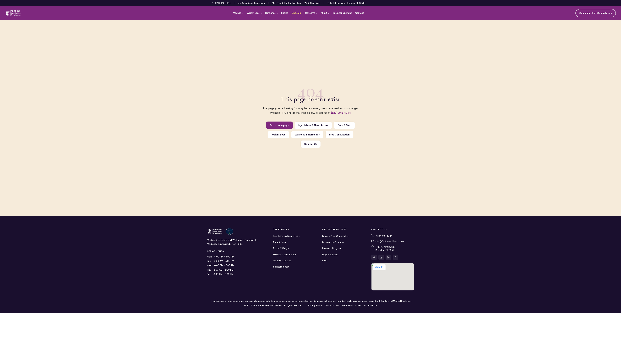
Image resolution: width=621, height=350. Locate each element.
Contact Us (310, 144)
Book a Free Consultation (335, 236)
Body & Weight (281, 248)
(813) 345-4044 (223, 3)
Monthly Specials (282, 260)
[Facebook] (374, 257)
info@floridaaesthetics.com (251, 3)
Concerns (310, 13)
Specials (296, 13)
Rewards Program (331, 248)
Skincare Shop (281, 266)
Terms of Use (332, 305)
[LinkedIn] (388, 257)
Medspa (237, 13)
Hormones (270, 13)
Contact (359, 13)
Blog (324, 260)
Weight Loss (253, 13)
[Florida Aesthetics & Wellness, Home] (13, 13)
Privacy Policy (315, 305)
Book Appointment (342, 13)
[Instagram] (381, 257)
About (324, 13)
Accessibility (370, 305)
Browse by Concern (333, 242)
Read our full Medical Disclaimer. (396, 301)
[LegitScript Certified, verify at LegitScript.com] (229, 231)
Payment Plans (330, 254)
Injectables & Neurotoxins (313, 125)
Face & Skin (344, 125)
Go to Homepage (279, 125)
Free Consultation (339, 134)
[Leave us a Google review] (395, 257)
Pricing (284, 13)
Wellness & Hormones (307, 134)
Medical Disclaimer (351, 305)
